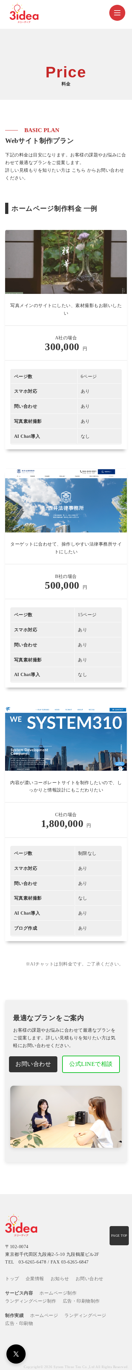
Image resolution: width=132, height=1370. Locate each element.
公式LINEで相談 (91, 1064)
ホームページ (44, 1315)
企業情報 (35, 1278)
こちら (78, 170)
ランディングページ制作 (30, 1301)
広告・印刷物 (19, 1323)
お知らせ (60, 1278)
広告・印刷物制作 (81, 1301)
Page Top (119, 1235)
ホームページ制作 (58, 1293)
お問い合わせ (33, 1064)
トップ (12, 1278)
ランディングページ (85, 1315)
